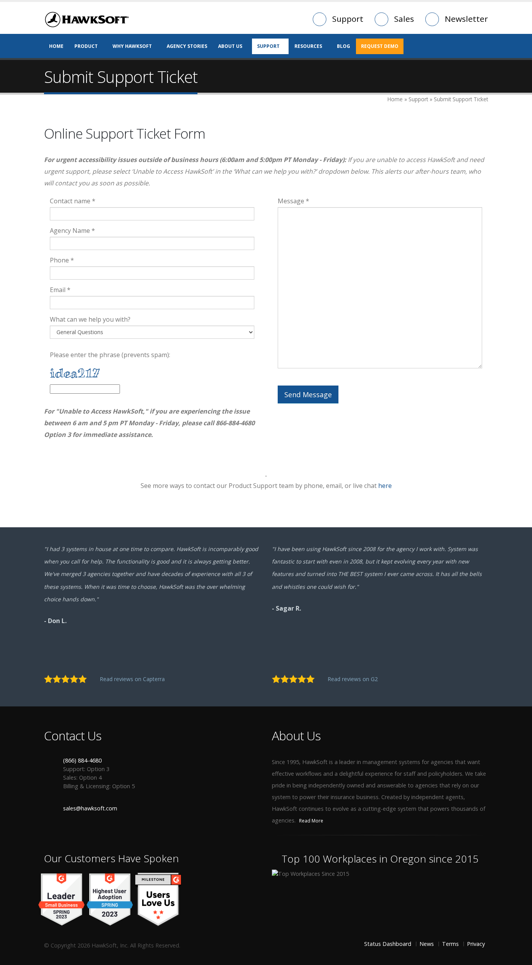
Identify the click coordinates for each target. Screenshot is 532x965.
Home (56, 46)
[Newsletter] (149, 837)
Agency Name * (72, 230)
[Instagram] (124, 837)
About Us (230, 46)
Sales (404, 18)
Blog (343, 46)
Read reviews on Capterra (133, 679)
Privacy (476, 943)
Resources (308, 46)
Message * (293, 201)
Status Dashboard (387, 943)
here (385, 485)
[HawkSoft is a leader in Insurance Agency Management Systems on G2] (109, 899)
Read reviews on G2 (353, 679)
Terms (450, 943)
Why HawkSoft (132, 46)
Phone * (62, 260)
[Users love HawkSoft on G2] (158, 899)
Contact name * (72, 201)
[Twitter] (75, 837)
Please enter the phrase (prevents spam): (110, 354)
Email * (60, 289)
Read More (311, 820)
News (426, 943)
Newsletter (466, 18)
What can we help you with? (90, 319)
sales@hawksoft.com (90, 808)
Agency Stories (187, 46)
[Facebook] (50, 837)
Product (86, 46)
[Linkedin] (100, 837)
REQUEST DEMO (379, 46)
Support (347, 18)
